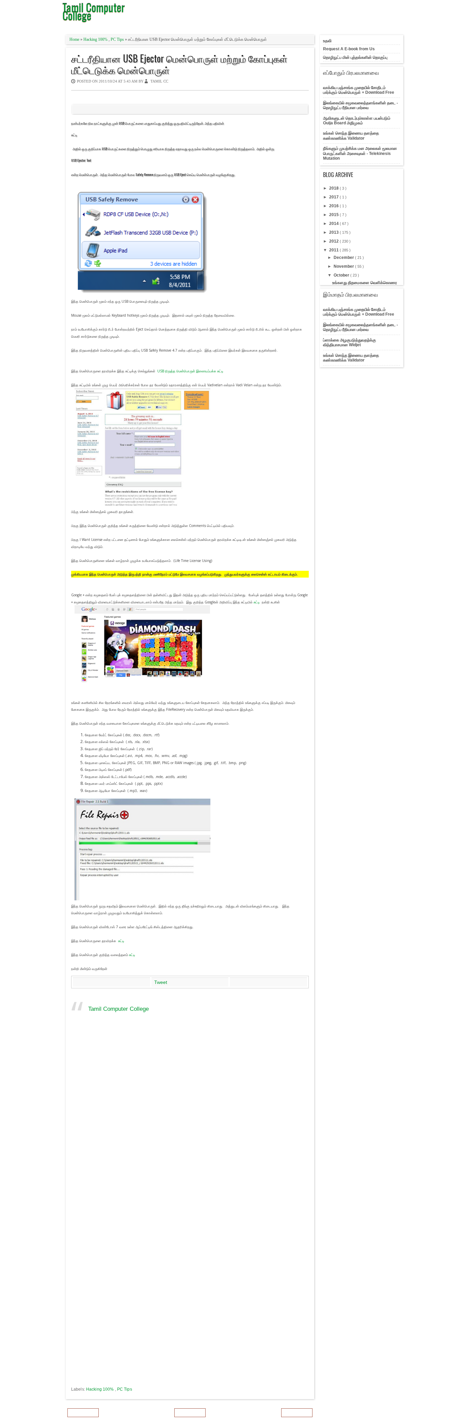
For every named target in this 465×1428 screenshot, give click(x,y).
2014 (334, 223)
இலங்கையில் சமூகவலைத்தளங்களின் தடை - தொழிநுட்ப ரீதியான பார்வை (360, 105)
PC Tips (118, 39)
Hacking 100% (96, 39)
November (344, 266)
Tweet (160, 982)
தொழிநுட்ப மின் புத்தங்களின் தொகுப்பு (355, 57)
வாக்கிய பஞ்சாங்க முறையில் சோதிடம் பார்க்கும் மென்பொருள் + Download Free (358, 90)
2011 (334, 250)
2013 (334, 232)
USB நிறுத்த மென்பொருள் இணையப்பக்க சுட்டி (190, 371)
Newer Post (83, 1412)
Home (74, 39)
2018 (334, 188)
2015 (334, 214)
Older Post (297, 1412)
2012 (334, 241)
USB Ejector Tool (81, 160)
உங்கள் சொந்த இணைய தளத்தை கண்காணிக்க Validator (351, 135)
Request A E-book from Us (349, 49)
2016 (334, 206)
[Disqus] (190, 1120)
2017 (334, 197)
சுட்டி (74, 134)
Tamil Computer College (118, 1009)
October (342, 275)
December (344, 257)
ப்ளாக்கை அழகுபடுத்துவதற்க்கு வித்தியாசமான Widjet (349, 342)
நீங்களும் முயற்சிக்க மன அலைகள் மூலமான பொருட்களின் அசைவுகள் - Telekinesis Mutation (360, 153)
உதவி (327, 40)
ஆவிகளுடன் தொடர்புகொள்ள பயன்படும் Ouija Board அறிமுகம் (356, 120)
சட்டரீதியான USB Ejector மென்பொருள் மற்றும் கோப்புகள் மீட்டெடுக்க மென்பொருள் (179, 64)
